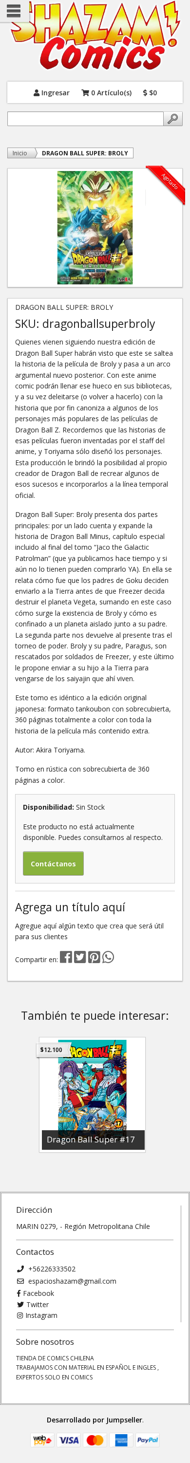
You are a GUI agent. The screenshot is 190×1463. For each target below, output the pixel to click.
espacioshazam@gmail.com (71, 1281)
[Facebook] (66, 959)
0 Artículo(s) (110, 92)
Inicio (20, 153)
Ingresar (54, 92)
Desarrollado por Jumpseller (94, 1419)
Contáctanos (53, 863)
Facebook (38, 1293)
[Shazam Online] (95, 36)
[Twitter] (81, 959)
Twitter (37, 1304)
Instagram (41, 1315)
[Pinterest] (94, 959)
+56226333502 (51, 1268)
